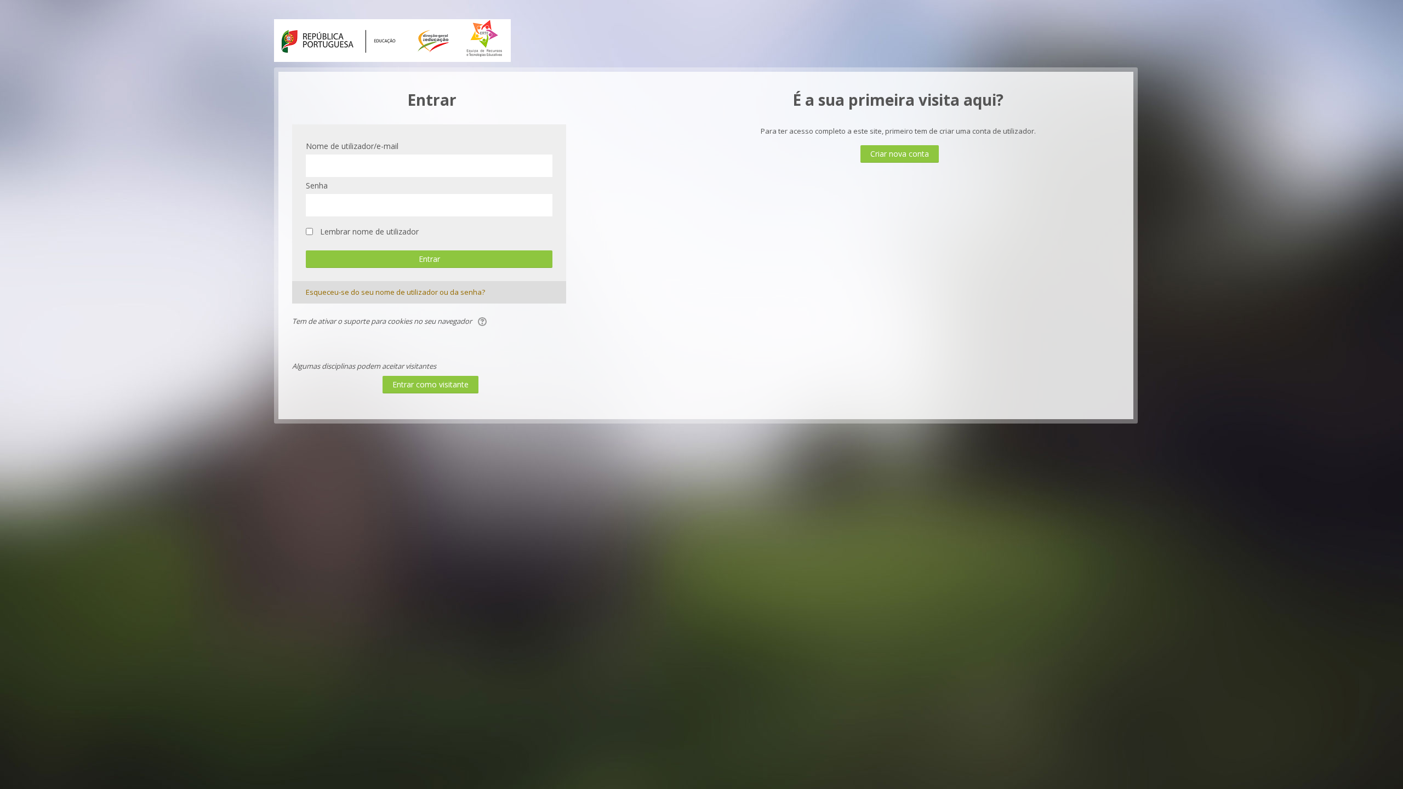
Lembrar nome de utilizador (369, 231)
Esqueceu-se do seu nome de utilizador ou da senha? (395, 292)
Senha (317, 185)
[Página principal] (392, 39)
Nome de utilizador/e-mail (352, 146)
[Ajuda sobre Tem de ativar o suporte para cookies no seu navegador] (483, 321)
